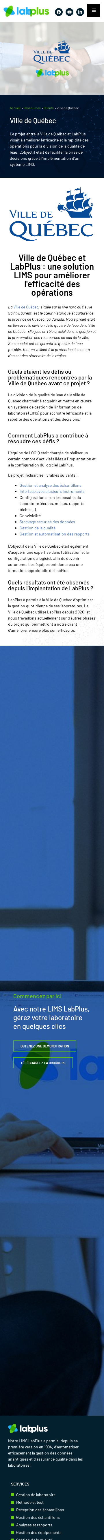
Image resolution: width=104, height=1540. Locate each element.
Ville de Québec (25, 306)
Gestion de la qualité (38, 527)
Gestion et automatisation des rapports (55, 533)
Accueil (15, 108)
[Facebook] (59, 12)
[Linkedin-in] (80, 12)
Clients (49, 108)
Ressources (32, 108)
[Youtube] (69, 12)
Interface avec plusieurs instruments (52, 491)
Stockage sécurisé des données (47, 521)
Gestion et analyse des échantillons (51, 485)
